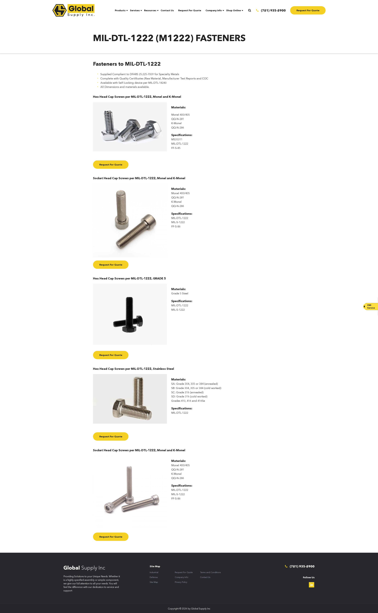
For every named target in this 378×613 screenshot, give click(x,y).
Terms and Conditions (210, 572)
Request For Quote (189, 10)
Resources (150, 10)
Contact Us (167, 10)
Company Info (181, 577)
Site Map (154, 582)
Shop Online (233, 10)
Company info (214, 10)
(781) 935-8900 (273, 10)
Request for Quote (110, 164)
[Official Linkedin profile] (311, 584)
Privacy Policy (181, 582)
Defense (154, 577)
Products (120, 10)
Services (135, 10)
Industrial (154, 572)
